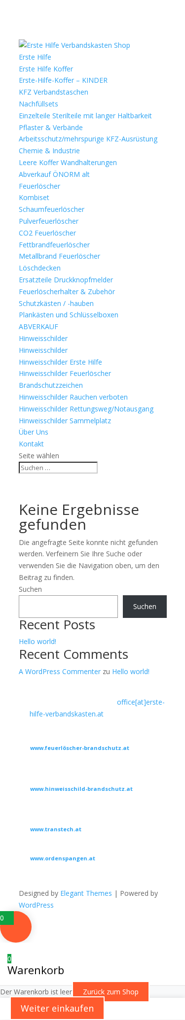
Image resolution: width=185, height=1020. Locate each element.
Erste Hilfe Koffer (46, 68)
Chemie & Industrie (49, 150)
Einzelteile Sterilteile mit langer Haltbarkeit (85, 115)
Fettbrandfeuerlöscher (54, 244)
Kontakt (31, 443)
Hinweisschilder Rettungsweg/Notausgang (86, 408)
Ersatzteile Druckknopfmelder (66, 279)
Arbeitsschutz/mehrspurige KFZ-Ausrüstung (88, 138)
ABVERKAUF (38, 326)
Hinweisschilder (43, 338)
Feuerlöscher (39, 186)
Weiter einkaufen (57, 1008)
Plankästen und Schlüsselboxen (68, 314)
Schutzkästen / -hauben (56, 303)
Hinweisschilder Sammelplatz (65, 420)
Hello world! (37, 641)
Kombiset (34, 197)
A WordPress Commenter (60, 671)
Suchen (30, 589)
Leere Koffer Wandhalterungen (68, 162)
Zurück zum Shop (111, 991)
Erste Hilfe (35, 57)
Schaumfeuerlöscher (51, 209)
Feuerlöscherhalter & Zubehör (67, 291)
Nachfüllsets (38, 103)
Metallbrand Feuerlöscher (59, 256)
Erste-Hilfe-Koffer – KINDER (63, 80)
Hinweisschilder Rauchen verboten (73, 397)
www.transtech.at (55, 829)
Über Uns (33, 432)
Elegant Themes (86, 893)
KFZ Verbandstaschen (53, 92)
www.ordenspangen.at (62, 858)
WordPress (36, 905)
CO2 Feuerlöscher (47, 233)
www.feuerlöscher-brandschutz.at (79, 747)
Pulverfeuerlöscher (48, 221)
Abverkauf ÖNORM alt (54, 174)
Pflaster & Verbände (51, 127)
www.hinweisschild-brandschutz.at (81, 788)
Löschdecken (40, 267)
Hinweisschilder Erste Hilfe (60, 362)
